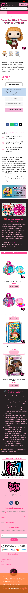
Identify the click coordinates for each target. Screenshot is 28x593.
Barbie (10, 12)
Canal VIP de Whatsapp (6, 564)
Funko (6, 133)
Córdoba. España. (9, 522)
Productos (5, 16)
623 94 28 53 (13, 242)
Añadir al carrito (14, 286)
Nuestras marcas (5, 561)
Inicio (1, 16)
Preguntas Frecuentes (6, 559)
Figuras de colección (21, 132)
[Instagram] (17, 503)
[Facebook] (11, 503)
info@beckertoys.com (6, 512)
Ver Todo (3, 12)
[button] (23, 28)
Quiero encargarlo (14, 84)
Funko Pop (9, 132)
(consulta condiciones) (15, 1)
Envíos (8, 557)
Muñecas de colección (19, 12)
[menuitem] (25, 1)
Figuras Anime (14, 132)
